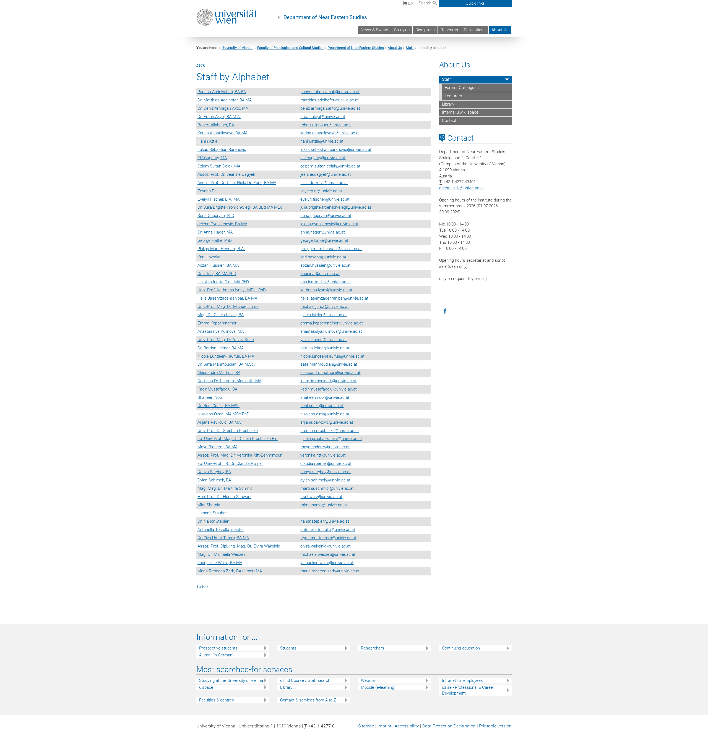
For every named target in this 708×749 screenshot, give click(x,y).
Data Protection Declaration (449, 726)
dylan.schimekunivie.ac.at (325, 480)
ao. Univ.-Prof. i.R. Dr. (230, 463)
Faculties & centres (216, 700)
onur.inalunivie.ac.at (320, 273)
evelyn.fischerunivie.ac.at (325, 199)
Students (288, 648)
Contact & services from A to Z (308, 700)
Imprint (384, 726)
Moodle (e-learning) (378, 687)
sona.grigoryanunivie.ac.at (325, 215)
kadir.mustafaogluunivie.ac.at (328, 389)
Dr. (224, 100)
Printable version (495, 726)
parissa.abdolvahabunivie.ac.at (330, 91)
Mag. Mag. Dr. (225, 488)
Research (449, 29)
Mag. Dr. (220, 314)
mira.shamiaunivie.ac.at (323, 504)
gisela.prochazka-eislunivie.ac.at (331, 438)
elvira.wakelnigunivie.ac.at (325, 546)
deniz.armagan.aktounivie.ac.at (330, 108)
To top (202, 586)
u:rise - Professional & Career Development (468, 690)
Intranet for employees (462, 680)
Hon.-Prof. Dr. (224, 496)
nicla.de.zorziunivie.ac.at (324, 182)
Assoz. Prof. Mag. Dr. (239, 455)
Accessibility (407, 726)
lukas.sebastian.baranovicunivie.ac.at (335, 149)
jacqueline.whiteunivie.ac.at (326, 562)
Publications (475, 29)
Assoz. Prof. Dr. (226, 174)
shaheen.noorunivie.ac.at (324, 397)
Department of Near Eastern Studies (325, 17)
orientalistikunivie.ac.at (461, 187)
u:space (206, 687)
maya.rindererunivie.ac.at (325, 446)
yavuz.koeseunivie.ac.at (323, 339)
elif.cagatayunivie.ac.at (322, 157)
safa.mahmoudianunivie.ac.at (328, 364)
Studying (402, 29)
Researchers (372, 648)
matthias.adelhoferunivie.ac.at (329, 100)
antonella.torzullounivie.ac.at (327, 529)
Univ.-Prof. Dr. (227, 430)
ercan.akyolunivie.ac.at (322, 116)
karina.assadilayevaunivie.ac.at (330, 132)
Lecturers (453, 95)
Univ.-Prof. (231, 289)
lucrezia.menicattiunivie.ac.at (328, 380)
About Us (500, 29)
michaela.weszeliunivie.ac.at (327, 554)
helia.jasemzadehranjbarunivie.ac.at (334, 298)
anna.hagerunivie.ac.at (322, 232)
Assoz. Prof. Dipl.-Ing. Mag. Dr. (238, 546)
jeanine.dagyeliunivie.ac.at (325, 174)
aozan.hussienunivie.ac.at (325, 265)
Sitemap (366, 726)
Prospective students (218, 648)
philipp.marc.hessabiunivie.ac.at (331, 248)
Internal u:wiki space (460, 112)
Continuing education (461, 648)
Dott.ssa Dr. (229, 380)
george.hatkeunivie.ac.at (324, 240)
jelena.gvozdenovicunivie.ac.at (329, 223)
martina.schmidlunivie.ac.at (327, 488)
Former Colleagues (462, 87)
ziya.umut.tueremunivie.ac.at (328, 537)
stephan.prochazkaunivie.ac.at (329, 430)
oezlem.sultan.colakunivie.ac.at (330, 166)
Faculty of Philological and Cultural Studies (290, 48)
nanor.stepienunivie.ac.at (324, 521)
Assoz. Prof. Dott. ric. (236, 182)
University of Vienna (237, 48)
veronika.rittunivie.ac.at (323, 455)
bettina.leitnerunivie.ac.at (324, 347)
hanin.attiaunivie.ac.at (321, 141)
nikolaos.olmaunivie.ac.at (324, 414)
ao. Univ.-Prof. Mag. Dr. (237, 438)
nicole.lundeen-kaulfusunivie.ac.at (332, 356)
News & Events (374, 29)
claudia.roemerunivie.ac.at (326, 463)
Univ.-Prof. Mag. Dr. (228, 306)
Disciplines (425, 29)
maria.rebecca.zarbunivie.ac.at (330, 571)
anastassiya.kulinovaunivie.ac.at (331, 331)
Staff (410, 48)
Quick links (475, 3)
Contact (449, 120)
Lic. (223, 281)
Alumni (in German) (216, 655)
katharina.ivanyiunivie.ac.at (326, 289)
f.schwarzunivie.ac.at (321, 496)
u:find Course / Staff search (305, 680)
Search (426, 3)
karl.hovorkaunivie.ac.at (323, 257)
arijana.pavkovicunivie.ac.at (326, 422)
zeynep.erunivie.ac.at (321, 190)
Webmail (368, 680)
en (410, 3)
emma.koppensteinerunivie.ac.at (331, 323)
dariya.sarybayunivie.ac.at (325, 471)
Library (448, 104)
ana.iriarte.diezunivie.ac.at (325, 281)
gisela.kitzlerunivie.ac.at (323, 314)
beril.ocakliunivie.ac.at (321, 405)
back (200, 65)
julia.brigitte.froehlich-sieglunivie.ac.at (335, 207)
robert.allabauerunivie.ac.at (326, 124)
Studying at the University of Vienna (231, 680)
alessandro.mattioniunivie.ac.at (330, 372)
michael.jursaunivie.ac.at (324, 306)
